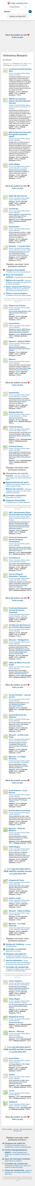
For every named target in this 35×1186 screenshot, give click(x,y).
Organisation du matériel (23, 277)
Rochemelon (14, 227)
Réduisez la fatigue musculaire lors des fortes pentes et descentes (18, 282)
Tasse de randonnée (14, 1170)
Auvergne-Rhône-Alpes (21, 73)
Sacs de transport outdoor (17, 1159)
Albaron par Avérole (17, 306)
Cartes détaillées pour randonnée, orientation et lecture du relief (17, 1154)
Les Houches (23, 107)
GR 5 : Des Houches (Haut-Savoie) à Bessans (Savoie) (20, 513)
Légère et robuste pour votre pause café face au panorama (18, 1172)
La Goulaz (24, 168)
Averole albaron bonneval (19, 810)
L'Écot (29, 250)
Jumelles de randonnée (17, 967)
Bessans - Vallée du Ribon (19, 341)
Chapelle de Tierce (16, 880)
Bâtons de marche (15, 280)
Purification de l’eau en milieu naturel (18, 295)
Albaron (12, 359)
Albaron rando (15, 898)
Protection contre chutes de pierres (18, 272)
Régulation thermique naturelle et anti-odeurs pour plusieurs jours (17, 289)
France (11, 73)
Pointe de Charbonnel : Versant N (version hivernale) (18, 610)
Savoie (11, 75)
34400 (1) (13, 1102)
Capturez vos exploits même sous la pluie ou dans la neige (18, 485)
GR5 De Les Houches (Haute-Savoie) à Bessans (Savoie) (20, 101)
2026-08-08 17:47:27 (18, 196)
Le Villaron (24, 1106)
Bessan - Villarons (16, 1031)
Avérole (23, 562)
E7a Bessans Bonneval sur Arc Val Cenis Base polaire (20, 626)
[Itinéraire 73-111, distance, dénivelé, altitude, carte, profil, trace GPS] (5, 1094)
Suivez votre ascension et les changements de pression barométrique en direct (18, 962)
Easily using (17, 871)
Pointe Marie (14, 323)
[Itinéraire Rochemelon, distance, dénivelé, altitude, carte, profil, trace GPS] (5, 234)
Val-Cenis (17, 430)
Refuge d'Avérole (16, 412)
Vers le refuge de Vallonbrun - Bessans (18, 575)
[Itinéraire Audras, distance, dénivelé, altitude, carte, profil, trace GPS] (5, 1081)
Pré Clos (24, 580)
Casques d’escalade (15, 270)
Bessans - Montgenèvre (19, 640)
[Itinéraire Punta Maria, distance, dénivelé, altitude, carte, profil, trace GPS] (5, 1064)
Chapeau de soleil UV (16, 954)
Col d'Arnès (13, 209)
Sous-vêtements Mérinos (18, 287)
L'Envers (24, 430)
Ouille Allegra (14, 164)
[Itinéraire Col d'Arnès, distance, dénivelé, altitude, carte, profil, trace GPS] (5, 216)
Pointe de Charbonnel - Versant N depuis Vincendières (18, 539)
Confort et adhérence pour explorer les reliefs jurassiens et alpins (18, 477)
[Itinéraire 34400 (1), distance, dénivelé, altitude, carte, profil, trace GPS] (5, 1105)
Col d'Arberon (14, 558)
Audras (12, 1075)
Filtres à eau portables (16, 293)
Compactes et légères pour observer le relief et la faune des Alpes (18, 970)
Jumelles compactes (16, 495)
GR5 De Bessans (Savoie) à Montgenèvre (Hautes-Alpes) (20, 134)
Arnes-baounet (15, 981)
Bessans (17, 140)
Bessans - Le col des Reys (19, 246)
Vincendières (25, 762)
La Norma (17, 75)
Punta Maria (14, 1058)
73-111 (11, 1091)
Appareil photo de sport (17, 482)
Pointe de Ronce (15, 427)
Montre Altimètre (14, 960)
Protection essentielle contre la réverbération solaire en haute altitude (19, 957)
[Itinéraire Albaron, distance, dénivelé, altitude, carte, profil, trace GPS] (5, 367)
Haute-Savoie (13, 107)
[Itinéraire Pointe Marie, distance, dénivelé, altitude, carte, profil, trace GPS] (5, 330)
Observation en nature (13, 497)
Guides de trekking (15, 944)
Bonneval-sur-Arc (20, 250)
